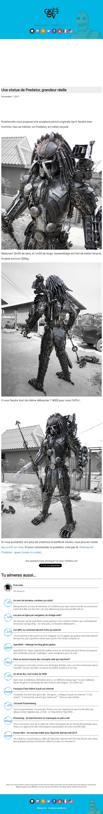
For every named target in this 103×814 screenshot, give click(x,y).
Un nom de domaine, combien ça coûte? (33, 600)
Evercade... (18, 585)
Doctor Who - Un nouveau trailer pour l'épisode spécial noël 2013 (45, 732)
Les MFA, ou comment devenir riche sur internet (37, 630)
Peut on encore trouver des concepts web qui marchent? (41, 659)
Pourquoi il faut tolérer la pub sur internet (33, 688)
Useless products (57, 808)
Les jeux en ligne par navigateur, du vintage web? (37, 615)
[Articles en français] (65, 803)
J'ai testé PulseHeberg (24, 703)
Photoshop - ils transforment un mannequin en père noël (41, 718)
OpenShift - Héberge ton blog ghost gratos (34, 644)
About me (42, 808)
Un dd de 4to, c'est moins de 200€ (30, 674)
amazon (21, 591)
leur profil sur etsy (12, 547)
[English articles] (70, 803)
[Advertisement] (51, 62)
